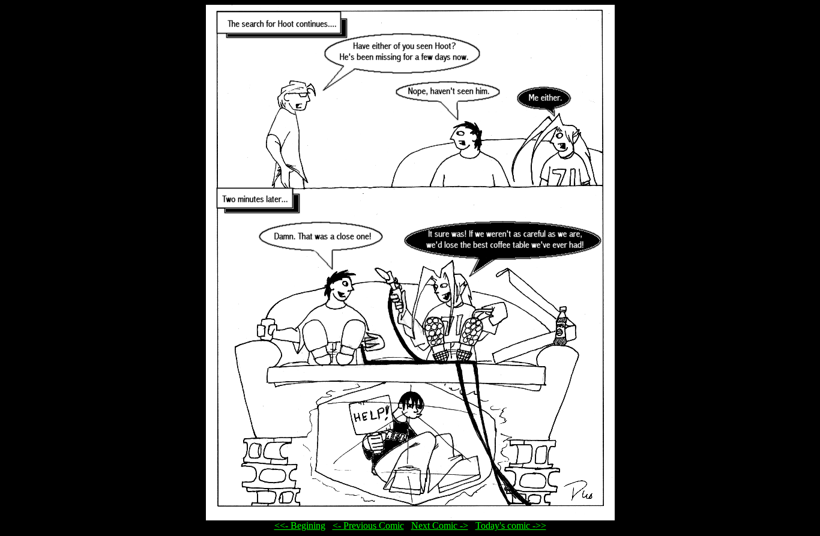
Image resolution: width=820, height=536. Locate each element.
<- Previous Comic (368, 525)
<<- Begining (299, 525)
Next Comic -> (439, 525)
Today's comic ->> (510, 525)
